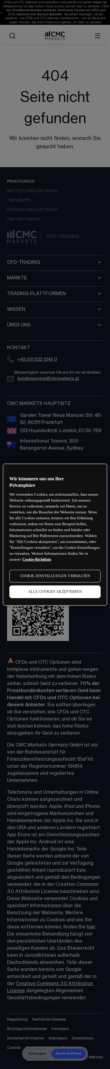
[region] (55, 534)
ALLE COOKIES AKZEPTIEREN (55, 592)
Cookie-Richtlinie (36, 559)
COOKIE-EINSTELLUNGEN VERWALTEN (55, 576)
